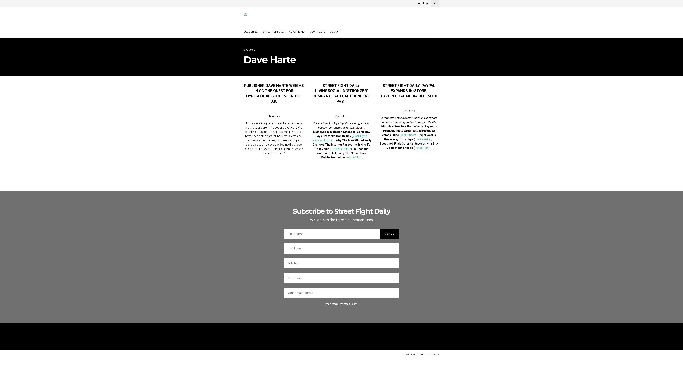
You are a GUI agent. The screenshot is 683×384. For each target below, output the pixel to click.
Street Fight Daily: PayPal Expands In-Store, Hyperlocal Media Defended (409, 90)
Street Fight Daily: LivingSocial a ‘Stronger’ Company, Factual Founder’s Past (341, 93)
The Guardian (423, 139)
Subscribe (251, 31)
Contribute (317, 31)
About (334, 31)
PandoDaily (422, 148)
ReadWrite (352, 157)
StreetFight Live (273, 31)
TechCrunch (408, 135)
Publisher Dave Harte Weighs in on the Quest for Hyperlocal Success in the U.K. (274, 93)
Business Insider (341, 149)
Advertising (297, 31)
